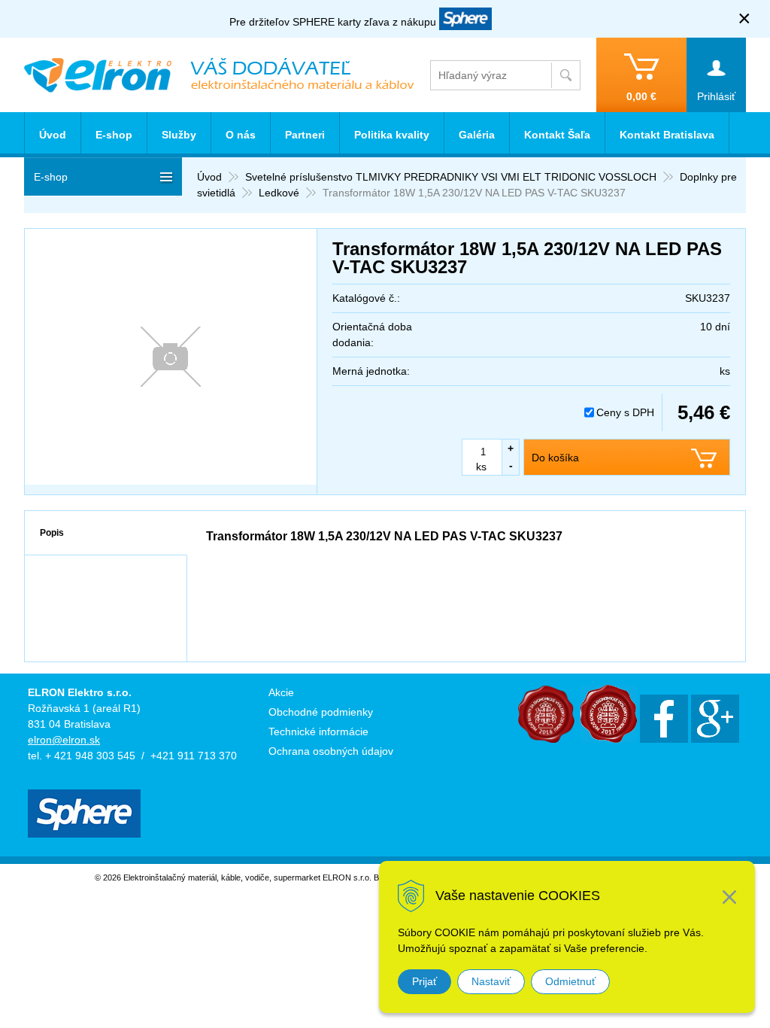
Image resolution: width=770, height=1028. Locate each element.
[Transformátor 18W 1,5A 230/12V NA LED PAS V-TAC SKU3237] (171, 357)
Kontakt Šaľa (557, 135)
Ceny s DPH (625, 412)
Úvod (209, 177)
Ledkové (279, 193)
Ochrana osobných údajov (330, 751)
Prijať (424, 981)
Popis (52, 533)
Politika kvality (391, 135)
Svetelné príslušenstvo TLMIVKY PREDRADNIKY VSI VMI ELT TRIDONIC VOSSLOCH (450, 177)
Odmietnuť (570, 981)
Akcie (281, 692)
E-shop (113, 135)
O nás (241, 135)
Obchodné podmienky (320, 712)
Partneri (305, 135)
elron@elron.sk (64, 740)
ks (481, 467)
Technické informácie (318, 731)
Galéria (477, 135)
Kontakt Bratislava (667, 135)
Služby (179, 135)
